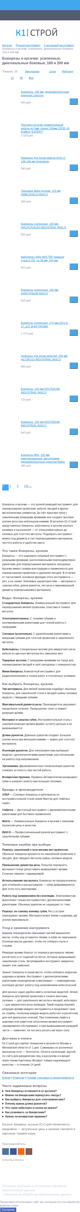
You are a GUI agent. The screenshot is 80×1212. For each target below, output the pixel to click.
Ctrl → (28, 486)
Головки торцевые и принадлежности (50, 1077)
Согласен (8, 1209)
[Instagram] (29, 1151)
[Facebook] (13, 1151)
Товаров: (7, 71)
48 (21, 78)
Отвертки (18, 1077)
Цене (52, 71)
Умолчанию (32, 71)
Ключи (6, 1077)
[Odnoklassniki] (21, 1151)
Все (31, 78)
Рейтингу (67, 71)
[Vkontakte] (5, 1151)
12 (12, 78)
